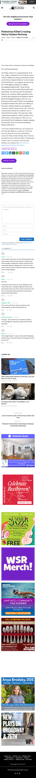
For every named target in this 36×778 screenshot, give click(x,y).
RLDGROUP (22, 764)
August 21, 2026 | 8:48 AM (9, 406)
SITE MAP (29, 759)
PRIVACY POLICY (9, 759)
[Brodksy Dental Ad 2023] (18, 693)
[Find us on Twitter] (17, 773)
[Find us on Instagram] (19, 773)
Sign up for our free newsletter (18, 24)
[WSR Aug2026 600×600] (18, 599)
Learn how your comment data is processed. (16, 243)
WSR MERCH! (10, 758)
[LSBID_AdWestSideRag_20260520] (18, 528)
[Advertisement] (18, 664)
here (2, 193)
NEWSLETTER (26, 756)
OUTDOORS (24, 37)
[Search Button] (34, 7)
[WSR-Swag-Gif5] (18, 564)
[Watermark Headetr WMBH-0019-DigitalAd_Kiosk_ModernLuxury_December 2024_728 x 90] (18, 2)
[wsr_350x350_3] (18, 489)
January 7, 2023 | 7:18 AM (8, 37)
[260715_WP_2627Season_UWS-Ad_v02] (18, 729)
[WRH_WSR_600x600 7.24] (18, 450)
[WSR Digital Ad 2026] (18, 634)
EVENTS (26, 758)
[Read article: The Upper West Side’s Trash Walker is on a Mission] (18, 391)
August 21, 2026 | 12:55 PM (9, 380)
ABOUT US (7, 756)
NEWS (18, 37)
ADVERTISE (18, 758)
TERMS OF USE (20, 759)
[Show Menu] (2, 7)
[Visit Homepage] (17, 7)
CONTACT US (16, 756)
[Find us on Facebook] (15, 773)
